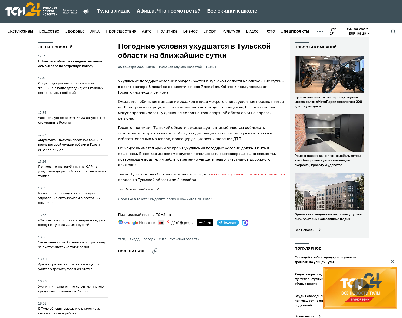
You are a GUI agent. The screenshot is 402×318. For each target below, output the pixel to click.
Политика (167, 31)
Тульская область (184, 239)
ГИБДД (135, 239)
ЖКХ (95, 31)
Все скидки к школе (232, 11)
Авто (147, 31)
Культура (230, 31)
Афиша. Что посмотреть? (168, 11)
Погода (149, 239)
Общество (49, 31)
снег (162, 239)
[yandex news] (175, 222)
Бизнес (190, 31)
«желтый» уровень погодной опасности (248, 174)
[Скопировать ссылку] (155, 251)
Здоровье (75, 31)
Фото (269, 31)
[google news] (136, 222)
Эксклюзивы (20, 31)
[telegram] (228, 223)
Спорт (209, 31)
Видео (252, 31)
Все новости (305, 230)
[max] (245, 223)
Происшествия (121, 31)
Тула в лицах (113, 11)
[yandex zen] (205, 222)
